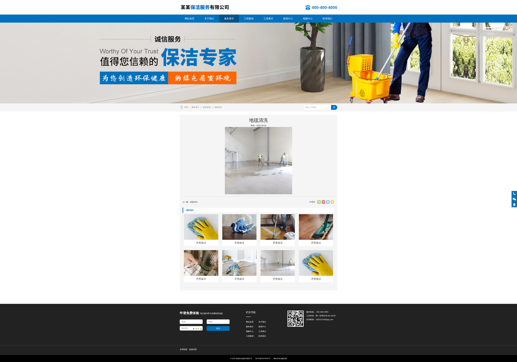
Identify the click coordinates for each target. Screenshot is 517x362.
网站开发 (277, 358)
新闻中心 (262, 327)
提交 (218, 328)
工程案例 (250, 336)
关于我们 (262, 322)
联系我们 (262, 336)
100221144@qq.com (324, 319)
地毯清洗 (218, 107)
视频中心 (250, 331)
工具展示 (262, 331)
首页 (186, 107)
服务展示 (195, 107)
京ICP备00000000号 (262, 358)
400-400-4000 (322, 312)
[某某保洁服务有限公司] (205, 7)
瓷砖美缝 (207, 107)
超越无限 (283, 358)
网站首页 (250, 322)
